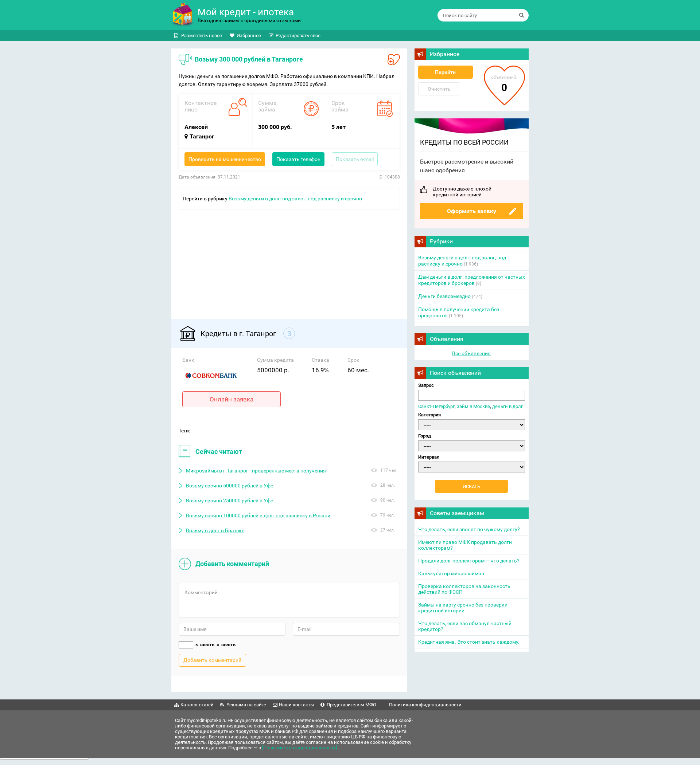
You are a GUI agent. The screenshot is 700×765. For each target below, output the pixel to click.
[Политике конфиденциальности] (300, 747)
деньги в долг (507, 406)
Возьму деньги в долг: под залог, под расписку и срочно (295, 198)
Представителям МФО (351, 704)
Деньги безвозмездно (444, 296)
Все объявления (471, 353)
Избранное (249, 35)
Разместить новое (201, 35)
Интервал (428, 457)
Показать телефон (298, 159)
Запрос (426, 385)
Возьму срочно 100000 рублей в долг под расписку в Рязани (258, 515)
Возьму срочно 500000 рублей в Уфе (229, 486)
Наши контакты (296, 704)
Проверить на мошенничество (224, 159)
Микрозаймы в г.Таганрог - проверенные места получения (256, 471)
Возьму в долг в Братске (215, 530)
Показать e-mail (355, 159)
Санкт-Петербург (436, 406)
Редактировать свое (298, 35)
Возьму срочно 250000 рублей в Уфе (229, 500)
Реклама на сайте (246, 704)
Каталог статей (197, 704)
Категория (429, 414)
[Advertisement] (289, 260)
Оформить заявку (471, 211)
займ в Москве (473, 406)
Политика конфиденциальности (425, 704)
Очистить (439, 89)
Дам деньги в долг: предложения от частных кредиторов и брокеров (471, 280)
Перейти (445, 72)
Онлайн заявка (231, 399)
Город (424, 436)
